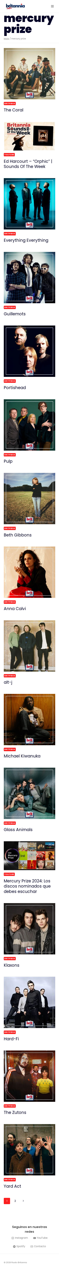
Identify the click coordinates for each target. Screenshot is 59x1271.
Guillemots (15, 314)
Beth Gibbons (18, 535)
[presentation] (29, 73)
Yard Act (12, 1186)
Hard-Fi (11, 1039)
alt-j (8, 682)
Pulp (8, 461)
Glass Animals (18, 829)
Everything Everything (26, 240)
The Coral (13, 110)
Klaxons (11, 965)
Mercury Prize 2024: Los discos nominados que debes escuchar (27, 886)
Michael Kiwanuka (22, 756)
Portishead (15, 387)
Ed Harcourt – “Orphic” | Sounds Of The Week (28, 164)
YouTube (9, 154)
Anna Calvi (15, 608)
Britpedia (9, 103)
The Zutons (15, 1112)
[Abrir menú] (52, 6)
